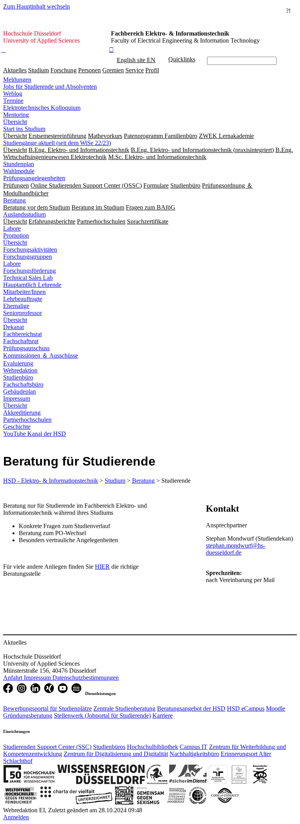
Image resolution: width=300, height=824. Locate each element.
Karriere (162, 715)
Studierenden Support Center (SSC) (47, 746)
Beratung (14, 200)
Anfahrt (13, 677)
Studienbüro (18, 377)
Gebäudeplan (19, 391)
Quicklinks (181, 59)
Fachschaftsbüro (23, 384)
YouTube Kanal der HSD (34, 433)
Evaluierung (18, 363)
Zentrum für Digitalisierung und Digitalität (116, 754)
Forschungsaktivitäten (30, 249)
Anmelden (16, 817)
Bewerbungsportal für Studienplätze (47, 708)
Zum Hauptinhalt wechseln (36, 6)
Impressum (16, 398)
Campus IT (193, 746)
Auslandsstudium (24, 214)
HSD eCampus (245, 708)
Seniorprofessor (22, 313)
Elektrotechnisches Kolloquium (41, 107)
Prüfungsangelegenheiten (34, 178)
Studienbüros (109, 746)
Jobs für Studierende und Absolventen (50, 86)
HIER (102, 566)
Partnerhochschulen (27, 419)
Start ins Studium (24, 128)
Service (134, 70)
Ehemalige (16, 306)
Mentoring (16, 114)
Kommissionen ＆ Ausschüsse (40, 355)
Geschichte (16, 426)
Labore (12, 228)
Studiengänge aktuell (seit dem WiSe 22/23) (57, 143)
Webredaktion (20, 370)
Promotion (16, 235)
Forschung (63, 70)
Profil (152, 70)
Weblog (12, 93)
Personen (89, 70)
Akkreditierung (22, 412)
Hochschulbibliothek (152, 746)
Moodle (275, 708)
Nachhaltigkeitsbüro (194, 754)
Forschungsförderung (29, 270)
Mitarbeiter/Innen (24, 291)
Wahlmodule (18, 171)
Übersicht (15, 121)
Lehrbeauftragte (22, 299)
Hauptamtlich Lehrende (32, 284)
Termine (13, 100)
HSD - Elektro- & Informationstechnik (50, 480)
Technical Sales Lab (28, 277)
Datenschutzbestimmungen (85, 677)
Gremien (113, 70)
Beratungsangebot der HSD (191, 708)
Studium (38, 70)
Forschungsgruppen (27, 256)
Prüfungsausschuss (26, 348)
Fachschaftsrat (20, 341)
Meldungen (17, 79)
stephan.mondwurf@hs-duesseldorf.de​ (235, 549)
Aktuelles (15, 70)
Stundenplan (18, 164)
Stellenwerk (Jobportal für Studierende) (102, 715)
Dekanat (13, 327)
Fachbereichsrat (22, 334)
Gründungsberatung (27, 715)
